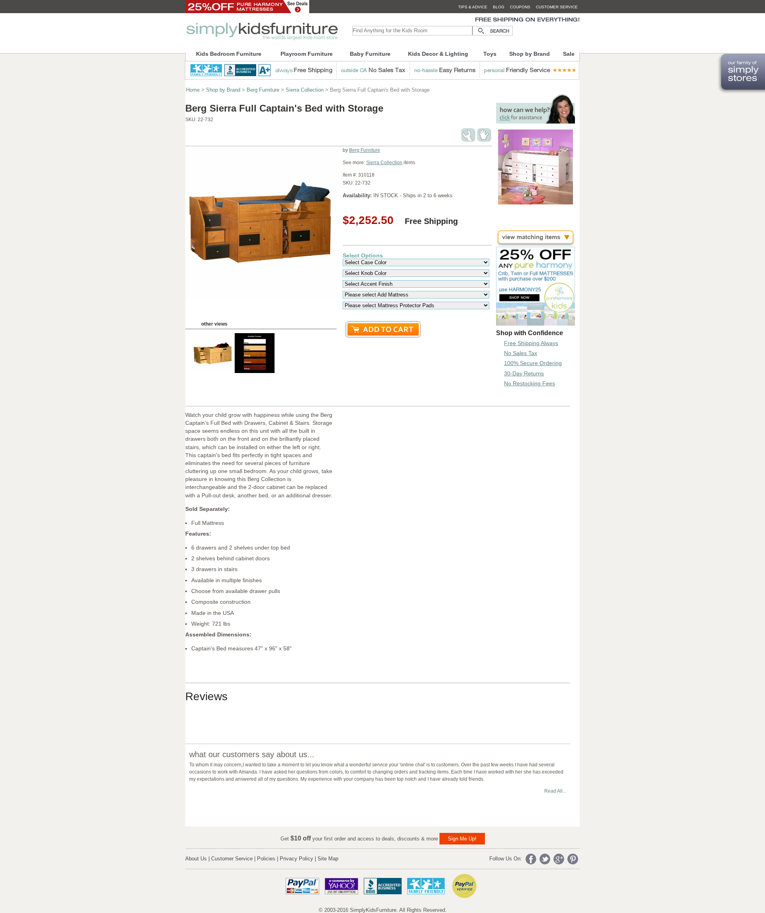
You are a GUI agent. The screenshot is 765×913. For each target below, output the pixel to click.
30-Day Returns (524, 373)
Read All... (555, 791)
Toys (489, 54)
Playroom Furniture (306, 54)
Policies (266, 859)
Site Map (328, 859)
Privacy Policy (296, 859)
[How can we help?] (535, 121)
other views (214, 324)
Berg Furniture (263, 90)
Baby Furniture (370, 54)
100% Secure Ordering (533, 363)
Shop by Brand (529, 54)
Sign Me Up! (462, 839)
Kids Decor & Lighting (438, 54)
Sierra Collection (305, 90)
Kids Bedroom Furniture (228, 54)
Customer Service (232, 859)
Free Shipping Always (531, 343)
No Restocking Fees (529, 383)
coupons (520, 7)
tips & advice (472, 7)
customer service (557, 7)
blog (498, 7)
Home (193, 90)
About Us (196, 859)
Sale (569, 54)
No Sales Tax (520, 353)
